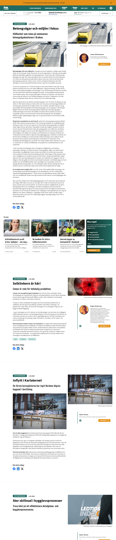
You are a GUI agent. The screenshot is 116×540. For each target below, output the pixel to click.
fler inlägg (103, 64)
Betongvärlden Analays (97, 239)
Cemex (15, 339)
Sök (93, 8)
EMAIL (89, 244)
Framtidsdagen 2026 (50, 8)
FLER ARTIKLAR (104, 13)
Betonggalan (101, 8)
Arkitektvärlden (94, 237)
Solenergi (23, 339)
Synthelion (32, 339)
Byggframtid (94, 232)
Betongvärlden (19, 24)
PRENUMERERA (93, 250)
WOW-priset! (84, 8)
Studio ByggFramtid (35, 8)
